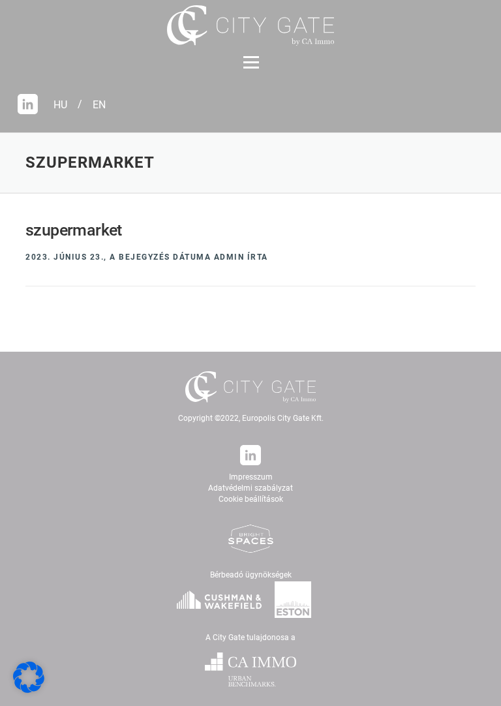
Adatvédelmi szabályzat (250, 488)
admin (229, 257)
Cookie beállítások (251, 499)
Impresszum (251, 477)
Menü (250, 63)
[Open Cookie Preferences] (28, 690)
